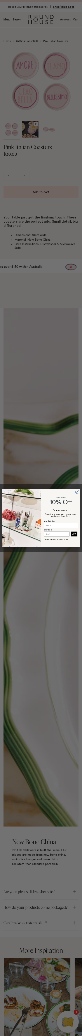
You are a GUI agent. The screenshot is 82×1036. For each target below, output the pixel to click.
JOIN (74, 534)
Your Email (48, 530)
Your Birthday (49, 521)
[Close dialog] (77, 492)
